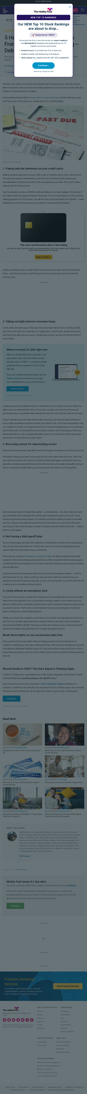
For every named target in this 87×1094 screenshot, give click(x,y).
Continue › (43, 65)
